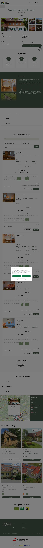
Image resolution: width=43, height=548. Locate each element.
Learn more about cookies (15, 273)
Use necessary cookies (21, 278)
